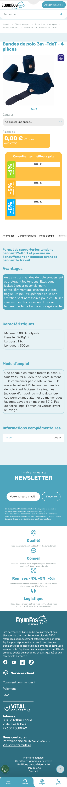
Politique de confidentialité (33, 764)
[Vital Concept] (18, 708)
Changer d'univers (52, 5)
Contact (33, 771)
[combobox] (27, 14)
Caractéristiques (27, 235)
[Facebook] (6, 662)
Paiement (9, 689)
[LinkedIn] (23, 662)
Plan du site (33, 767)
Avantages (8, 235)
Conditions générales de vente (33, 761)
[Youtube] (14, 662)
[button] (32, 108)
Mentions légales (33, 757)
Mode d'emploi (47, 235)
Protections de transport (46, 24)
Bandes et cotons (11, 27)
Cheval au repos (22, 24)
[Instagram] (32, 662)
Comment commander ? (19, 682)
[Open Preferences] (5, 769)
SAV (6, 695)
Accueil (6, 24)
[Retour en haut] (60, 769)
